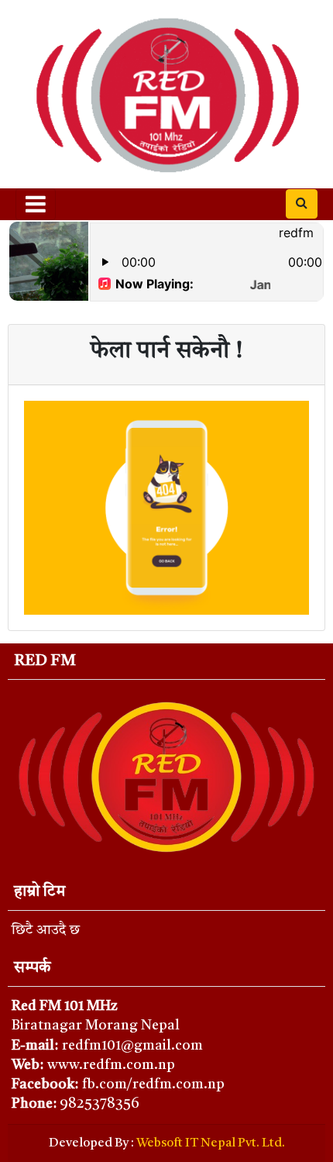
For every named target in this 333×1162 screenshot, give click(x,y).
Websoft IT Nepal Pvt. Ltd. (210, 1143)
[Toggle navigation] (35, 204)
